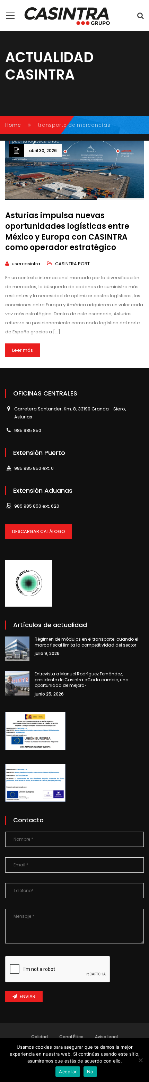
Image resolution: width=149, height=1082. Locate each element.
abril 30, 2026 (43, 150)
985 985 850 (27, 430)
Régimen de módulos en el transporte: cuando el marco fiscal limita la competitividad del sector (86, 642)
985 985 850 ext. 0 (34, 468)
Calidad (39, 1037)
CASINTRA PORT (72, 263)
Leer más (22, 350)
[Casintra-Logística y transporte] (68, 15)
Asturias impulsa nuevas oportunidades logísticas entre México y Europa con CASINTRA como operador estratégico (67, 231)
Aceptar (68, 1071)
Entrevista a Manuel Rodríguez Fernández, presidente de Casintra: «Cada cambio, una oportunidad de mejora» (82, 680)
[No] (140, 1060)
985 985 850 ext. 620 (36, 506)
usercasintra (26, 263)
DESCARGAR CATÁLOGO (38, 531)
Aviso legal (106, 1037)
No (90, 1071)
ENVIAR (27, 996)
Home (13, 125)
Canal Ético (71, 1037)
